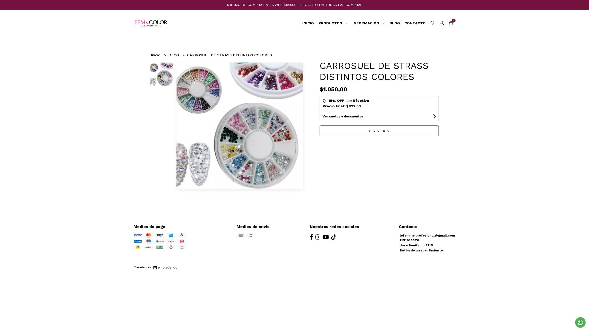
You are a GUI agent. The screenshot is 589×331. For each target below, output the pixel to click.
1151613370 (409, 240)
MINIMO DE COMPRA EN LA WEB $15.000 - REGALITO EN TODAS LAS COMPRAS (294, 5)
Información (366, 23)
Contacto (415, 23)
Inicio (308, 23)
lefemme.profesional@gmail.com (427, 235)
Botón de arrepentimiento (421, 250)
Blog (395, 23)
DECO (174, 55)
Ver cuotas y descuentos (343, 116)
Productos (330, 23)
